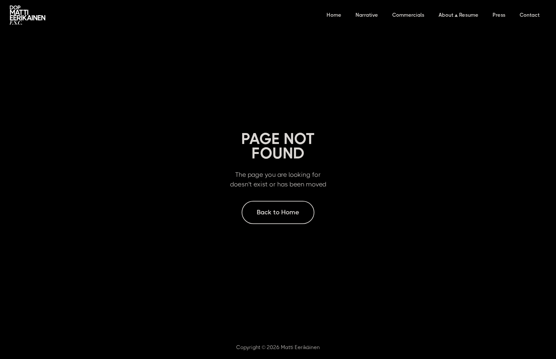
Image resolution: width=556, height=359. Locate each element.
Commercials (408, 15)
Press (499, 15)
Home (334, 15)
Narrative (367, 15)
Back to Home (278, 212)
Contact (530, 15)
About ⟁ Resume (458, 15)
